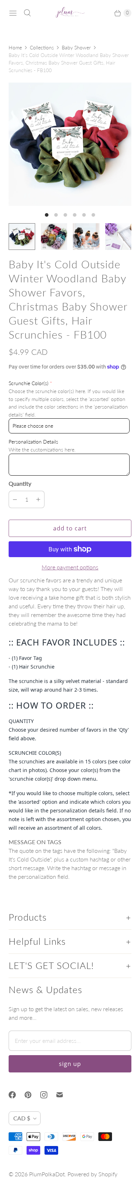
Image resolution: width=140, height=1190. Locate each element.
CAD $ (21, 1118)
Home (15, 47)
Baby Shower (76, 47)
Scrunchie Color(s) (28, 383)
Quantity (20, 483)
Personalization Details (33, 441)
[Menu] (13, 13)
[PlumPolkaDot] (70, 13)
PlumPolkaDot (47, 1174)
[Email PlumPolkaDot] (64, 1095)
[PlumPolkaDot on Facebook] (16, 1095)
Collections (42, 47)
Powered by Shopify (92, 1174)
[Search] (27, 13)
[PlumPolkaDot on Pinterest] (32, 1095)
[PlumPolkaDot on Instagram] (48, 1095)
